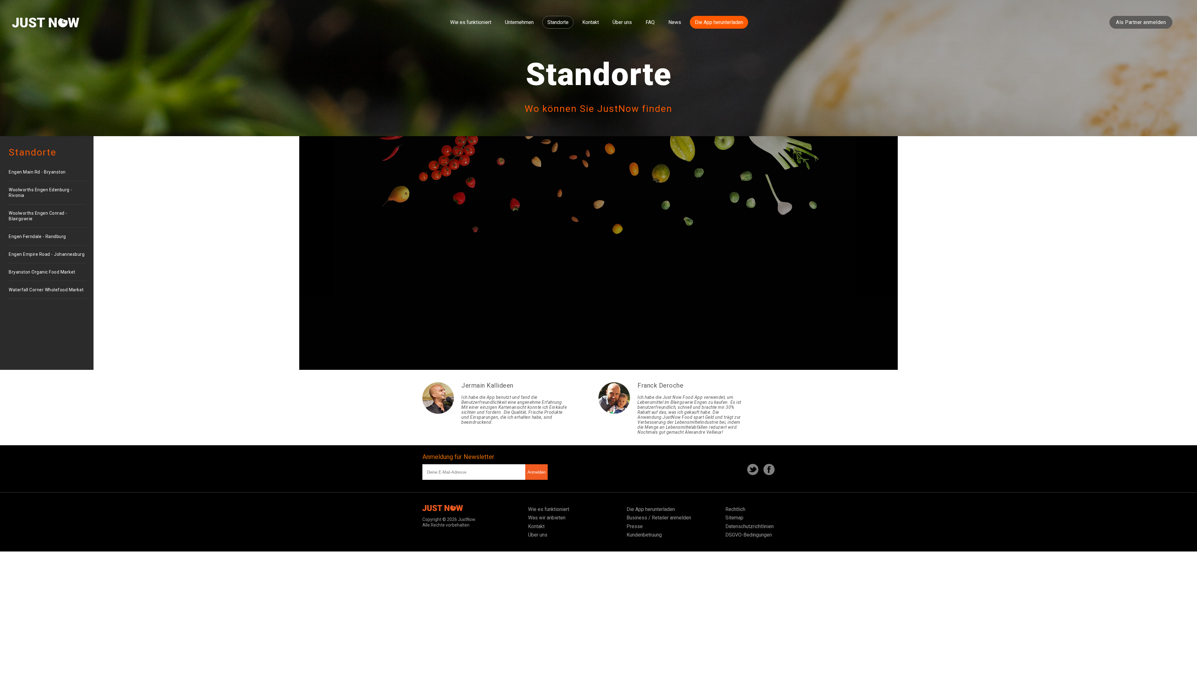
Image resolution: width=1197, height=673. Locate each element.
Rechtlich (735, 509)
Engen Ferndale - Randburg (37, 236)
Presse (635, 526)
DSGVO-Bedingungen (748, 535)
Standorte (558, 22)
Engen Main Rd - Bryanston (37, 171)
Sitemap (734, 518)
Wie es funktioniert (470, 22)
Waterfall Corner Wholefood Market (46, 289)
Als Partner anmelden (1141, 22)
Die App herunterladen (719, 22)
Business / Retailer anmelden (659, 518)
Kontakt (590, 22)
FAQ (650, 22)
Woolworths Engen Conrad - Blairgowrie (38, 216)
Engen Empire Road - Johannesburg (46, 254)
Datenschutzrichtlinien (749, 526)
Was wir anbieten (546, 518)
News (674, 22)
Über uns (622, 22)
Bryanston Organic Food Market (42, 272)
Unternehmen (519, 22)
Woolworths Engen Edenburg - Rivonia (40, 192)
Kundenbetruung (644, 535)
